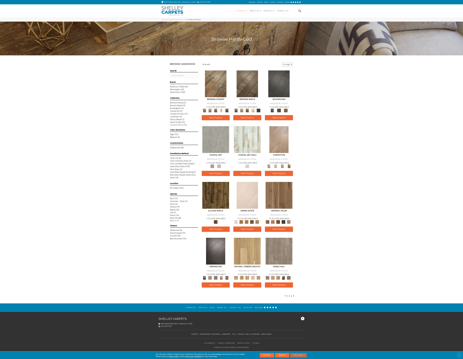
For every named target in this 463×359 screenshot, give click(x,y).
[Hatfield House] (252, 222)
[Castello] (247, 110)
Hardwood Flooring (180, 19)
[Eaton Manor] (246, 222)
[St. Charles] (226, 278)
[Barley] (273, 222)
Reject (282, 355)
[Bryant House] (241, 222)
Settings (298, 355)
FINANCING (252, 2)
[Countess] (273, 278)
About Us (222, 308)
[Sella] (226, 110)
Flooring (169, 19)
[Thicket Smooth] (247, 278)
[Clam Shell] (215, 139)
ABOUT (266, 2)
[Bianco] (241, 110)
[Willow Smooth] (252, 278)
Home (163, 19)
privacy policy (173, 356)
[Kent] (279, 84)
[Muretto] (215, 110)
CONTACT (273, 2)
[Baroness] (279, 251)
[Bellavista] (247, 84)
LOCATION (280, 2)
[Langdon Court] (257, 222)
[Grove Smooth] (247, 251)
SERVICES (260, 2)
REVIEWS (287, 2)
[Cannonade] (215, 195)
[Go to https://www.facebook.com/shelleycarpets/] (302, 319)
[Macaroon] (276, 166)
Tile (234, 334)
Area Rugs (266, 334)
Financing (191, 308)
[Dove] (283, 222)
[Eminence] (283, 278)
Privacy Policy (244, 343)
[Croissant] (279, 139)
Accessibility (209, 343)
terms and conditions (193, 356)
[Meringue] (282, 166)
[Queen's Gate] (221, 278)
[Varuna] (258, 110)
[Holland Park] (210, 278)
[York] (286, 110)
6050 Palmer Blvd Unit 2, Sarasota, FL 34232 (180, 2)
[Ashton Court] (247, 195)
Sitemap (256, 343)
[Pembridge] (215, 278)
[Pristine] (219, 166)
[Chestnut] (278, 222)
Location (247, 308)
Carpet (194, 334)
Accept (267, 355)
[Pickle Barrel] (247, 139)
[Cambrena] (215, 84)
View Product (215, 118)
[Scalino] (221, 110)
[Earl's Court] (215, 251)
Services (202, 308)
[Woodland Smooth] (258, 278)
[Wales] (279, 110)
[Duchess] (278, 278)
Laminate (226, 334)
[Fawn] (288, 222)
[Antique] (279, 195)
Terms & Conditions (226, 343)
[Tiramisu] (289, 166)
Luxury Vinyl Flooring (248, 334)
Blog (212, 308)
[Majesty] (288, 278)
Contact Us (235, 308)
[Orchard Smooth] (241, 278)
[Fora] (210, 110)
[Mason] (252, 110)
